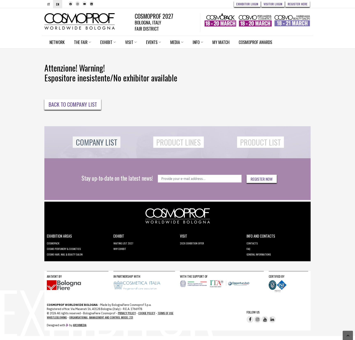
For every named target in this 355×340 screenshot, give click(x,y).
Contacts (252, 243)
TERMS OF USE (165, 313)
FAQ (248, 249)
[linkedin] (91, 3)
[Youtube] (84, 3)
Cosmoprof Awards (255, 42)
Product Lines (178, 142)
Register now (262, 179)
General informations (259, 254)
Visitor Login (273, 4)
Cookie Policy (146, 313)
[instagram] (77, 3)
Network (57, 42)
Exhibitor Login (247, 4)
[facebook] (70, 3)
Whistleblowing (57, 317)
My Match (220, 42)
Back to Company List (72, 104)
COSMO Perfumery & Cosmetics (64, 249)
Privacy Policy (127, 313)
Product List (260, 142)
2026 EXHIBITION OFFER (192, 243)
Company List (96, 142)
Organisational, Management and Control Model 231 (101, 317)
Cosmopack (53, 243)
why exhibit (119, 249)
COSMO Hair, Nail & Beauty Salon (65, 254)
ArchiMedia (79, 325)
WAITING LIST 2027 (123, 243)
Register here (298, 4)
